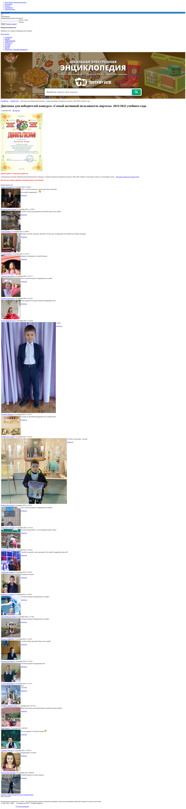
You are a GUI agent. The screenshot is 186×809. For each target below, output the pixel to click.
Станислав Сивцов (7, 572)
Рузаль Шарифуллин (8, 321)
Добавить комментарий (8, 795)
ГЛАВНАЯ (4, 101)
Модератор (16, 110)
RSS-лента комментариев (25, 795)
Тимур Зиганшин (7, 187)
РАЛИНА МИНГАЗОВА (9, 706)
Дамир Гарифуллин (7, 550)
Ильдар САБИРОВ (7, 639)
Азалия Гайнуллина (7, 298)
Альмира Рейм (6, 254)
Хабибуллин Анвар (7, 437)
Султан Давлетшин (7, 683)
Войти (3, 24)
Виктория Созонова (7, 527)
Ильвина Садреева (7, 594)
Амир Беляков (5, 231)
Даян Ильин (5, 728)
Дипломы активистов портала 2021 (127, 177)
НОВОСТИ (14, 101)
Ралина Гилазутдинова (8, 209)
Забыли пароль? (11, 24)
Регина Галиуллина (7, 661)
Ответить (24, 195)
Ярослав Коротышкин (8, 773)
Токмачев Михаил (7, 414)
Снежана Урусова (7, 750)
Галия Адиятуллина (7, 276)
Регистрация (5, 34)
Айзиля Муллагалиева (8, 617)
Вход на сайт (5, 12)
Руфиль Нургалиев (7, 505)
